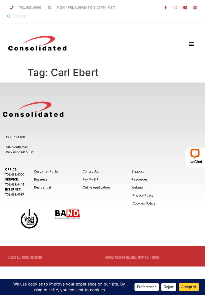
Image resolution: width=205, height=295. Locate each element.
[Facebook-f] (165, 7)
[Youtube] (185, 7)
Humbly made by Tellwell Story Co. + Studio (132, 257)
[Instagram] (175, 7)
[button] (191, 44)
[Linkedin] (195, 7)
